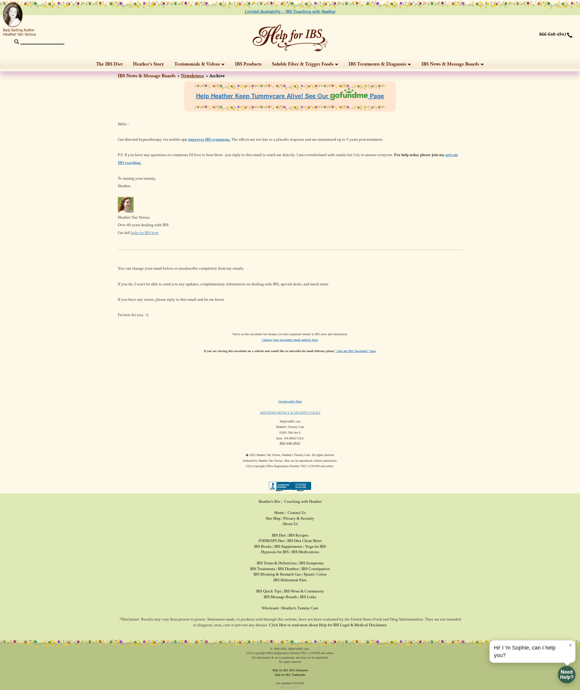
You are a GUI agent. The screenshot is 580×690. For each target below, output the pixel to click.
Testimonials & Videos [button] (197, 64)
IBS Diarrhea (288, 568)
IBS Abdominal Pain (290, 580)
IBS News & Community (304, 591)
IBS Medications (305, 552)
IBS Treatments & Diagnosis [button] (377, 64)
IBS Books (263, 546)
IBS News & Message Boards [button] (450, 64)
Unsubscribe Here (290, 401)
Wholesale (270, 608)
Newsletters (192, 76)
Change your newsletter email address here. (290, 340)
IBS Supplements (288, 546)
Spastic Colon (315, 574)
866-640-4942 (552, 34)
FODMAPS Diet (272, 540)
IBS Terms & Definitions (277, 563)
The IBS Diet (109, 64)
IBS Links (308, 597)
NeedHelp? (567, 674)
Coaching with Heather (303, 501)
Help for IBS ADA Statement (290, 670)
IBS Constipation (315, 568)
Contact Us (297, 512)
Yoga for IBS (315, 546)
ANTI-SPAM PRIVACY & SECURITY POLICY (290, 412)
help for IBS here (145, 232)
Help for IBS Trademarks (290, 674)
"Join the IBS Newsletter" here (355, 351)
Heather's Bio (269, 501)
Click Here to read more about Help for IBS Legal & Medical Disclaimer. (328, 625)
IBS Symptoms (311, 563)
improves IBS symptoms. (209, 139)
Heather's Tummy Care (300, 608)
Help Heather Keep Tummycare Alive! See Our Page (290, 95)
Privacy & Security (298, 518)
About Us (290, 524)
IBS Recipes (298, 535)
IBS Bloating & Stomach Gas (277, 574)
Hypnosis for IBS (275, 552)
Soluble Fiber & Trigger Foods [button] (303, 64)
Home (279, 512)
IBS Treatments (262, 568)
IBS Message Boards (280, 597)
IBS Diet (279, 535)
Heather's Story (148, 64)
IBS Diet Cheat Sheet (304, 540)
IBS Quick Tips (268, 591)
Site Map (273, 518)
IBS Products (248, 64)
